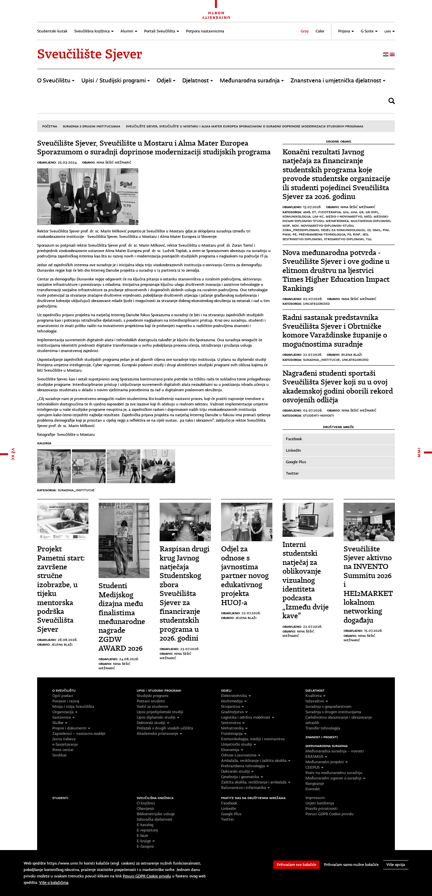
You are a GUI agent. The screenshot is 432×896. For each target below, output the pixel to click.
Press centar (63, 749)
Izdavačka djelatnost (154, 819)
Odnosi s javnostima (238, 755)
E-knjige (144, 841)
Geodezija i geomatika (240, 776)
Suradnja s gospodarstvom (328, 706)
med (368, 216)
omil (377, 229)
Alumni (126, 31)
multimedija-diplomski (370, 220)
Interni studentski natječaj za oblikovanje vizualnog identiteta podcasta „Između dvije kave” (305, 580)
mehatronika (337, 220)
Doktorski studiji (151, 722)
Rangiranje (314, 783)
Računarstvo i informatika (243, 787)
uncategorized (316, 303)
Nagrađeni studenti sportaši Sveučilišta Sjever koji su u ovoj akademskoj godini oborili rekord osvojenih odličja (337, 386)
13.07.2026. (312, 206)
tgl (369, 239)
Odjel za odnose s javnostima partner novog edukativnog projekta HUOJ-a (245, 575)
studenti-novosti (318, 415)
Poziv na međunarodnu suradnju (333, 772)
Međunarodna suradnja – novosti (334, 751)
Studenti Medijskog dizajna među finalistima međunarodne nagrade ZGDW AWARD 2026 (122, 617)
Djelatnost (195, 80)
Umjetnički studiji (236, 744)
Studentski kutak (52, 31)
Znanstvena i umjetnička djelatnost (336, 80)
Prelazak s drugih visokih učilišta (165, 728)
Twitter (292, 473)
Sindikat (59, 755)
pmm (286, 234)
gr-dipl (372, 211)
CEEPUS (312, 767)
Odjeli (164, 80)
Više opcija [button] (395, 864)
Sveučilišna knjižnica (92, 31)
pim (386, 229)
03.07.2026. (313, 410)
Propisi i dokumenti (69, 728)
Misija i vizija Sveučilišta (73, 706)
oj (369, 229)
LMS (387, 31)
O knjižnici (146, 803)
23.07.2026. (189, 648)
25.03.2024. (68, 162)
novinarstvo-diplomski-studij (327, 225)
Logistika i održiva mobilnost (245, 717)
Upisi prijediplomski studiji (160, 712)
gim (354, 211)
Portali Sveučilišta (159, 31)
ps (349, 234)
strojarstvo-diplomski (344, 239)
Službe (57, 722)
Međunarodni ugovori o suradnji (333, 778)
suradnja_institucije (76, 490)
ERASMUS (314, 756)
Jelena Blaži (351, 354)
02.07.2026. (313, 298)
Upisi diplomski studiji (156, 717)
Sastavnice (61, 717)
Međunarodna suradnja (250, 80)
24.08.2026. (129, 658)
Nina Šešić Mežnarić (114, 162)
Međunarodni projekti (324, 762)
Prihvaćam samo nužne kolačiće (351, 864)
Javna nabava (64, 739)
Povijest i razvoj (65, 701)
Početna (49, 126)
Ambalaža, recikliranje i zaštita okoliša (254, 760)
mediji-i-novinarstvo (344, 216)
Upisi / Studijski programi (113, 80)
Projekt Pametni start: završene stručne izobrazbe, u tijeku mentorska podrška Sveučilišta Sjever (61, 589)
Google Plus (296, 461)
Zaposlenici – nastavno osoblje (78, 733)
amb (306, 211)
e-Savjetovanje (65, 744)
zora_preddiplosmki (300, 229)
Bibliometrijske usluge (156, 814)
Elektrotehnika (234, 695)
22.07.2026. (312, 354)
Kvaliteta (313, 695)
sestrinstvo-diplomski (302, 239)
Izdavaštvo (314, 701)
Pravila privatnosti (321, 808)
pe (295, 234)
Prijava (344, 31)
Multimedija (232, 701)
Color (320, 31)
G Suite (367, 31)
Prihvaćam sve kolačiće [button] (296, 864)
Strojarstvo (230, 706)
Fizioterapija (232, 733)
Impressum (315, 797)
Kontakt (312, 789)
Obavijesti (145, 808)
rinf (356, 234)
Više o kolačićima (54, 882)
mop (286, 225)
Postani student (151, 701)
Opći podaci (62, 695)
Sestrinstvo (231, 722)
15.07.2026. (373, 630)
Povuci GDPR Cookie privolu (329, 814)
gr (361, 211)
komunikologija (296, 216)
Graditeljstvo (232, 712)
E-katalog (145, 824)
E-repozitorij (147, 830)
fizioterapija (329, 211)
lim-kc (318, 216)
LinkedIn (293, 450)
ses (365, 234)
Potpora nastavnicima (205, 31)
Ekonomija (230, 749)
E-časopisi (145, 846)
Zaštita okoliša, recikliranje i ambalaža (254, 782)
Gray (305, 31)
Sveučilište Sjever (89, 54)
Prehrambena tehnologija (243, 766)
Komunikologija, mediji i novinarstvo (253, 739)
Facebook (294, 439)
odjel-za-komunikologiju (343, 229)
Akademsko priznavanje (157, 733)
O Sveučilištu (54, 80)
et (314, 211)
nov (295, 225)
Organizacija (63, 712)
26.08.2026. (68, 639)
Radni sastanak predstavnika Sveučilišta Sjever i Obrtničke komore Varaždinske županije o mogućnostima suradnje (334, 331)
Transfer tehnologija (322, 728)
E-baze (142, 835)
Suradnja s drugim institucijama (91, 126)
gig (346, 211)
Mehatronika (232, 728)
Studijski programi (152, 695)
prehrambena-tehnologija (322, 234)
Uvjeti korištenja (319, 803)
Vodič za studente (152, 706)
